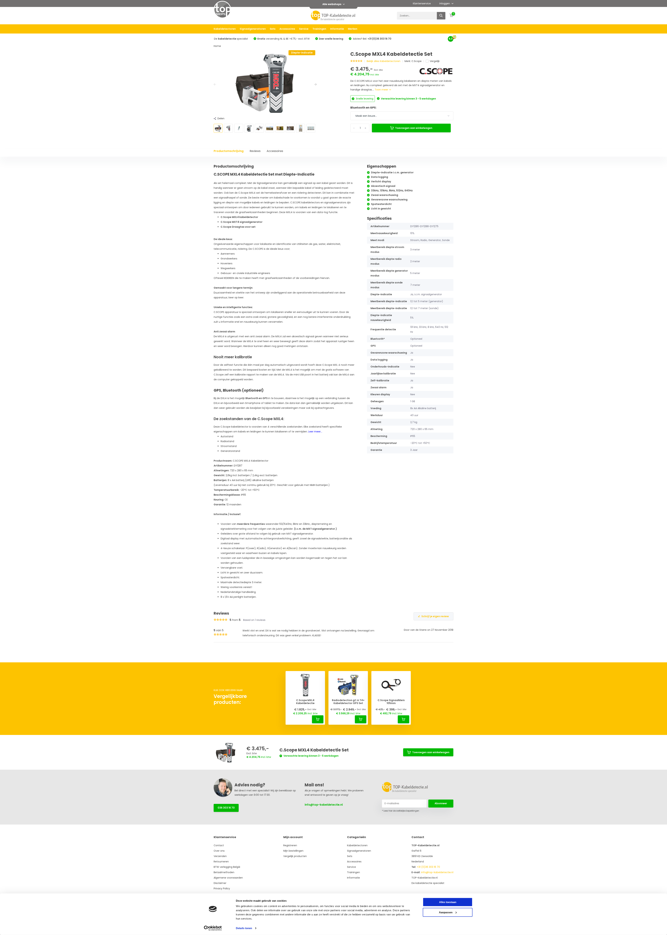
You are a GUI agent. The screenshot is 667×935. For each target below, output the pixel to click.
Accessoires (287, 29)
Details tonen (244, 928)
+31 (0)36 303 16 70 (428, 867)
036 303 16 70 (226, 807)
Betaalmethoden (224, 872)
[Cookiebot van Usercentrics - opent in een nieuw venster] (213, 928)
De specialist (231, 38)
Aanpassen (445, 912)
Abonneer (441, 803)
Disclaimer (220, 883)
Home (217, 46)
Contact (219, 845)
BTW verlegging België (227, 867)
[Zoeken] (441, 16)
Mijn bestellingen (293, 851)
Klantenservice (422, 3)
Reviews (255, 151)
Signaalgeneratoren (253, 29)
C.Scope (416, 61)
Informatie (337, 29)
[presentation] (215, 84)
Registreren (290, 845)
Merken (352, 29)
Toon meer (382, 89)
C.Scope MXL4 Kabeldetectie (305, 702)
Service (303, 29)
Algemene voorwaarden (228, 877)
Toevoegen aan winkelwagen (413, 128)
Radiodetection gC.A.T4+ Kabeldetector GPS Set (348, 702)
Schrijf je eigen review (435, 616)
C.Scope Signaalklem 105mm (391, 702)
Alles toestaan (447, 902)
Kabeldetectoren (225, 29)
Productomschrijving (229, 151)
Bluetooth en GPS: (363, 108)
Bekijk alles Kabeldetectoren (383, 61)
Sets (272, 29)
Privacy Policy (222, 888)
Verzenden (220, 856)
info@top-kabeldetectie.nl (324, 805)
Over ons (219, 851)
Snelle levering (364, 98)
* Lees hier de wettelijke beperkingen (400, 810)
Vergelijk (435, 61)
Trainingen (319, 29)
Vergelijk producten (295, 856)
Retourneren (221, 861)
